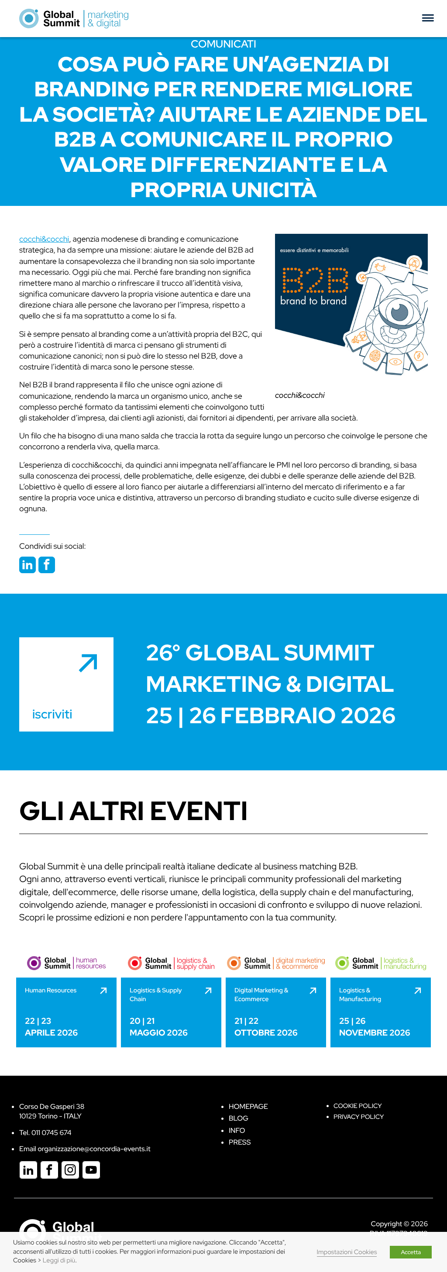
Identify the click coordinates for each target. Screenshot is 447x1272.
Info (237, 1130)
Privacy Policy (359, 1117)
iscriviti (52, 714)
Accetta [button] (411, 1252)
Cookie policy (358, 1106)
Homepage (248, 1106)
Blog (238, 1118)
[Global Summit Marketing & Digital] (73, 18)
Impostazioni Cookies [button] (347, 1252)
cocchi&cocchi (299, 395)
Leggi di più (59, 1260)
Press (240, 1142)
